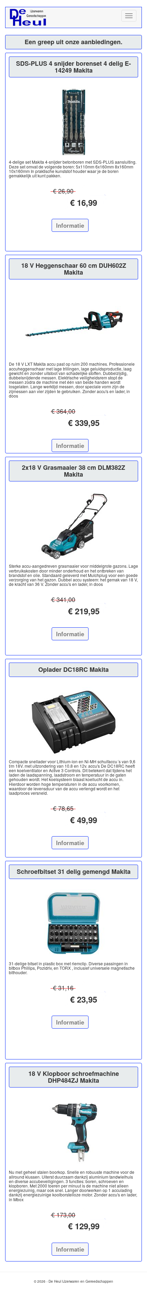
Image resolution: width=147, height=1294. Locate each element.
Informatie (70, 225)
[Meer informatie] (73, 122)
